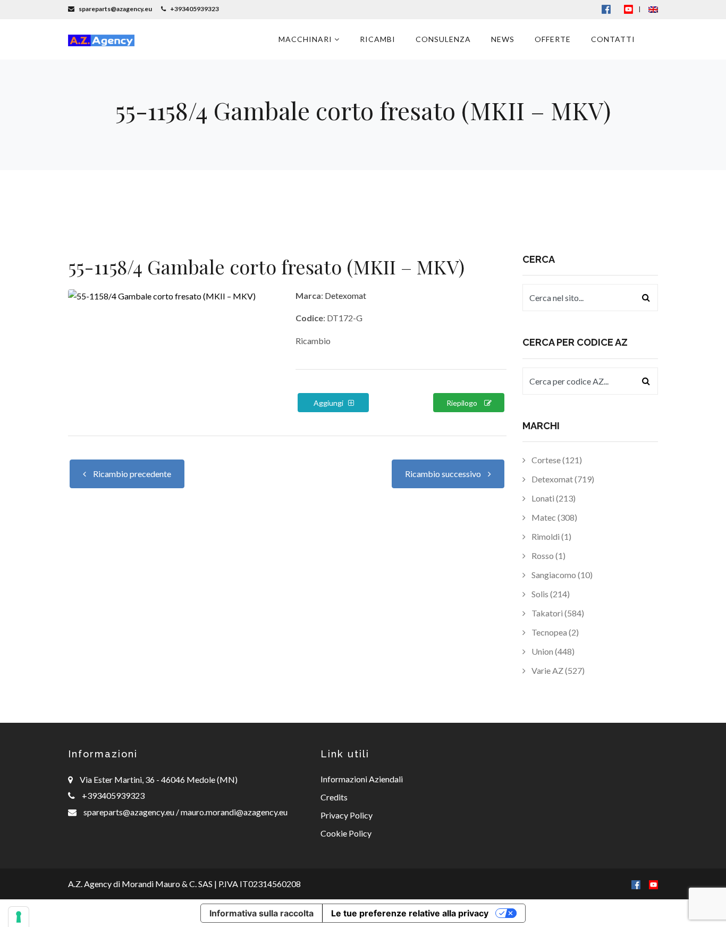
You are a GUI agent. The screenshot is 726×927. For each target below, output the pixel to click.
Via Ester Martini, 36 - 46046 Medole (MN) (159, 779)
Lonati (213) (553, 498)
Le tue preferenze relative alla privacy (409, 913)
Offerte (553, 39)
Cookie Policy (346, 833)
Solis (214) (550, 594)
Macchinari (306, 39)
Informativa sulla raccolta (261, 913)
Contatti (613, 39)
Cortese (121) (556, 460)
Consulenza (443, 39)
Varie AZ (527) (557, 670)
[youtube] (628, 9)
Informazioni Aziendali (361, 779)
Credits (334, 797)
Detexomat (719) (562, 479)
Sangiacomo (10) (561, 575)
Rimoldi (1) (550, 536)
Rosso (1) (547, 555)
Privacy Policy (346, 815)
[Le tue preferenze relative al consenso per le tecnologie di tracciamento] (19, 917)
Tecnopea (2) (554, 632)
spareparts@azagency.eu (129, 812)
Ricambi (377, 39)
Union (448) (552, 651)
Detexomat (345, 295)
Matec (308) (553, 517)
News (502, 39)
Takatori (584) (557, 613)
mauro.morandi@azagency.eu (233, 812)
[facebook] (635, 884)
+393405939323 (113, 795)
